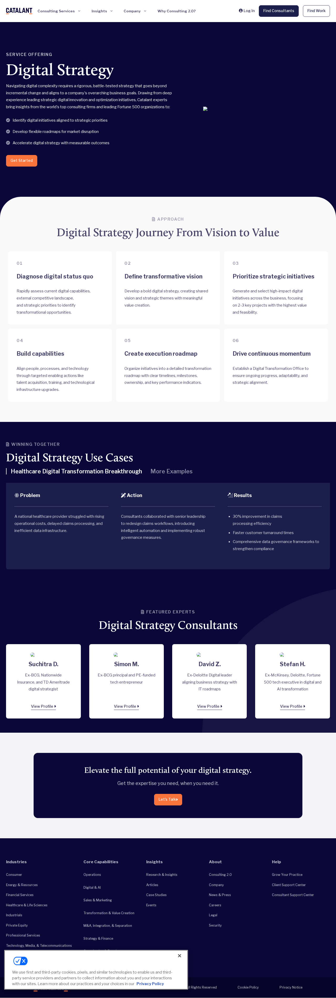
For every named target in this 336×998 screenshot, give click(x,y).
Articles (152, 885)
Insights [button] (99, 11)
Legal (213, 915)
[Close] (179, 955)
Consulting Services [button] (56, 11)
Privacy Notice (291, 987)
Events (151, 905)
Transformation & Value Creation (108, 913)
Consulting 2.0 (220, 875)
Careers (215, 905)
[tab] (74, 473)
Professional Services (23, 935)
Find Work (316, 10)
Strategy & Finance (98, 938)
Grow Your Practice (287, 875)
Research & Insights (161, 875)
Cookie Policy (248, 987)
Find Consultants (278, 10)
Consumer (14, 875)
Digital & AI (92, 888)
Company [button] (132, 11)
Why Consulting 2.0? (177, 11)
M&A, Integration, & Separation (107, 926)
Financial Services (20, 895)
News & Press (220, 895)
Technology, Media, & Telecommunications (39, 946)
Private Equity (17, 925)
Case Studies (156, 895)
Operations (92, 875)
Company (216, 885)
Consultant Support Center (293, 895)
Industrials (14, 915)
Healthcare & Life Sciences (27, 905)
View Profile (42, 706)
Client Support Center (289, 885)
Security (215, 925)
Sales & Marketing (97, 900)
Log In (248, 10)
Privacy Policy (150, 983)
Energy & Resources (22, 885)
